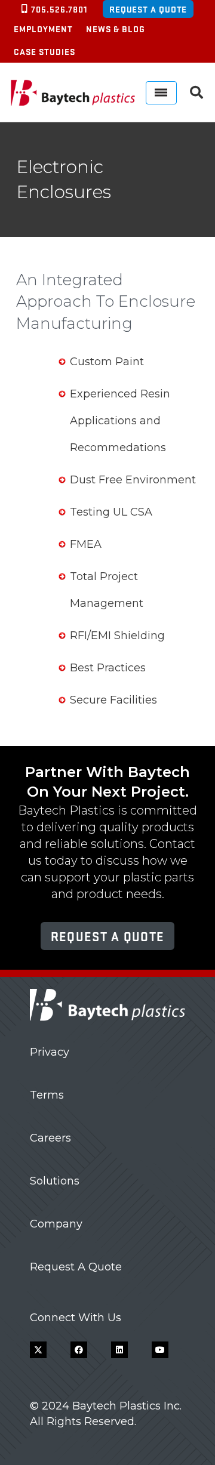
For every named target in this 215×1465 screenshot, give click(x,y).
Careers (50, 1138)
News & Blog (115, 29)
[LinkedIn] (119, 1349)
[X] (38, 1349)
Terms (47, 1095)
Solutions (54, 1181)
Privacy (49, 1052)
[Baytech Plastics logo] (73, 92)
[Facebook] (78, 1349)
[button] (196, 92)
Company (56, 1223)
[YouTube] (160, 1349)
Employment (43, 29)
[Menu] (161, 93)
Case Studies (44, 51)
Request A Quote (76, 1266)
